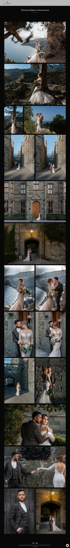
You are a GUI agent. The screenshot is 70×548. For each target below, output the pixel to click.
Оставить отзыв (34, 16)
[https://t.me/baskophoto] (36, 543)
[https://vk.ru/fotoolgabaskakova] (33, 543)
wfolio (36, 546)
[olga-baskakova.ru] (7, 3)
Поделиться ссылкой (35, 535)
